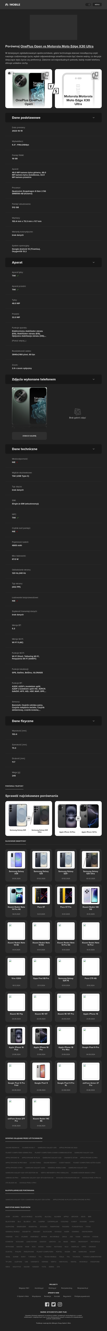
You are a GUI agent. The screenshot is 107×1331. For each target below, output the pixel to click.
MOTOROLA (95, 1241)
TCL (40, 1256)
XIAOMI (26, 1267)
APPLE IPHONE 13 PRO (88, 1157)
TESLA (61, 1256)
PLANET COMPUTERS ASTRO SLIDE (87, 1162)
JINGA (64, 1236)
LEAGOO (43, 1241)
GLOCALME (47, 1231)
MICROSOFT (83, 1241)
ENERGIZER (21, 1226)
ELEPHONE (10, 1226)
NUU (66, 1246)
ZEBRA (51, 1267)
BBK (89, 1216)
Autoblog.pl (39, 1288)
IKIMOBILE (34, 1236)
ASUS (83, 1216)
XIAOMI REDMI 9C (12, 1147)
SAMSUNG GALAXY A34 (84, 1152)
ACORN (16, 1216)
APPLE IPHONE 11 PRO (14, 1167)
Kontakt (57, 1296)
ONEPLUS (75, 1246)
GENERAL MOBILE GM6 (57, 1167)
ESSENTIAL (33, 1226)
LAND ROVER (31, 1241)
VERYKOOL (63, 1261)
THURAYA (76, 1256)
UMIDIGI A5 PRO (12, 1177)
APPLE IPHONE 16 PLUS (31, 1157)
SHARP (92, 1251)
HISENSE (9, 1236)
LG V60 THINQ (35, 1162)
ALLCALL (48, 1216)
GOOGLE (58, 1231)
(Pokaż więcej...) (19, 340)
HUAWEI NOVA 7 (28, 1147)
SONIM (15, 1256)
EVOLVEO (43, 1226)
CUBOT (74, 1221)
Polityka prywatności (82, 1296)
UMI (26, 1261)
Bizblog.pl (52, 1288)
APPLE (66, 1216)
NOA (34, 1246)
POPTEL (59, 1251)
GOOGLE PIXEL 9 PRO (28, 1182)
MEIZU (73, 1241)
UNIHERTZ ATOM (70, 1157)
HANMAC (75, 1231)
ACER (8, 1216)
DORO (91, 1221)
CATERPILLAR (53, 1221)
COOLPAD (64, 1221)
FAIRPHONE (54, 1226)
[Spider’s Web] (6, 4)
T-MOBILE (32, 1256)
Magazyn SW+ (24, 1288)
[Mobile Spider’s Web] (14, 4)
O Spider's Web (23, 1296)
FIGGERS (65, 1226)
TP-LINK (9, 1261)
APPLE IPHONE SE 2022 (68, 1147)
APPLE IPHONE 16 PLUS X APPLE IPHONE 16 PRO (71, 1199)
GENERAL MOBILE (13, 1231)
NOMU (48, 1246)
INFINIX (44, 1236)
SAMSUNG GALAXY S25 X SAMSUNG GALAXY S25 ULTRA (28, 1199)
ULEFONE (18, 1261)
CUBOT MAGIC (64, 1162)
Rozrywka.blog (66, 1288)
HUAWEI (24, 1236)
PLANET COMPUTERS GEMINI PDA (19, 1152)
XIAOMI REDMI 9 (50, 1162)
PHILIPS (18, 1251)
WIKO (8, 1267)
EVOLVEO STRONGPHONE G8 (67, 1177)
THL (68, 1256)
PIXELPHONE (29, 1251)
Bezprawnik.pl (82, 1288)
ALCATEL (38, 1216)
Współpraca (36, 1296)
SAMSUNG (83, 1251)
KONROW (9, 1241)
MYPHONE (10, 1246)
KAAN (78, 1236)
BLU (19, 1221)
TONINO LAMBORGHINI (92, 1256)
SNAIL (8, 1256)
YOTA (44, 1267)
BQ (34, 1221)
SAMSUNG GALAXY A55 (47, 1147)
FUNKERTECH (77, 1226)
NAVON (19, 1246)
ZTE (58, 1267)
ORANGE (92, 1246)
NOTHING (58, 1246)
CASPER (41, 1221)
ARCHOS (74, 1216)
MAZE (65, 1241)
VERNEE (45, 1261)
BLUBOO (27, 1221)
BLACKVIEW (10, 1221)
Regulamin (67, 1296)
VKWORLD (83, 1261)
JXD (71, 1236)
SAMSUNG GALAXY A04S (35, 1167)
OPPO (84, 1246)
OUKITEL (9, 1251)
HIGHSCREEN (87, 1231)
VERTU (53, 1261)
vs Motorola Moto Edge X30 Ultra (67, 46)
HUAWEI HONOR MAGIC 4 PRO (83, 1172)
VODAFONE (94, 1261)
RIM (74, 1251)
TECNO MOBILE (50, 1256)
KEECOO (86, 1236)
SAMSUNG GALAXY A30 (52, 1157)
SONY (23, 1256)
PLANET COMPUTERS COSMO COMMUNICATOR (53, 1152)
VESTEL (73, 1261)
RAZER (67, 1251)
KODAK (95, 1236)
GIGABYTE (26, 1231)
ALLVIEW (57, 1216)
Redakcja (47, 1296)
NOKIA (40, 1246)
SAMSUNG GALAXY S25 (78, 1167)
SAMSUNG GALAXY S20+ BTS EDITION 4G (37, 1177)
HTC (17, 1236)
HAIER (66, 1231)
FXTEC (88, 1226)
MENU (97, 4)
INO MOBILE (54, 1236)
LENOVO (52, 1241)
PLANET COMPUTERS (45, 1251)
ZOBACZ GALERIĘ (29, 436)
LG (60, 1241)
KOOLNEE (20, 1241)
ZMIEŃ (45, 78)
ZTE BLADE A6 (11, 1182)
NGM (27, 1246)
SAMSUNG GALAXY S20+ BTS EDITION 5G (22, 1172)
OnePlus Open (31, 46)
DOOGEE (83, 1221)
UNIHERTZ (35, 1261)
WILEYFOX (17, 1267)
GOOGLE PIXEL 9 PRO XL (91, 1177)
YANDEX (35, 1267)
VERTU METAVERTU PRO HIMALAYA (55, 1172)
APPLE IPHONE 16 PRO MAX (16, 1162)
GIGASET (36, 1231)
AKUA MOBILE (26, 1216)
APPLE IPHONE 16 (12, 1157)
